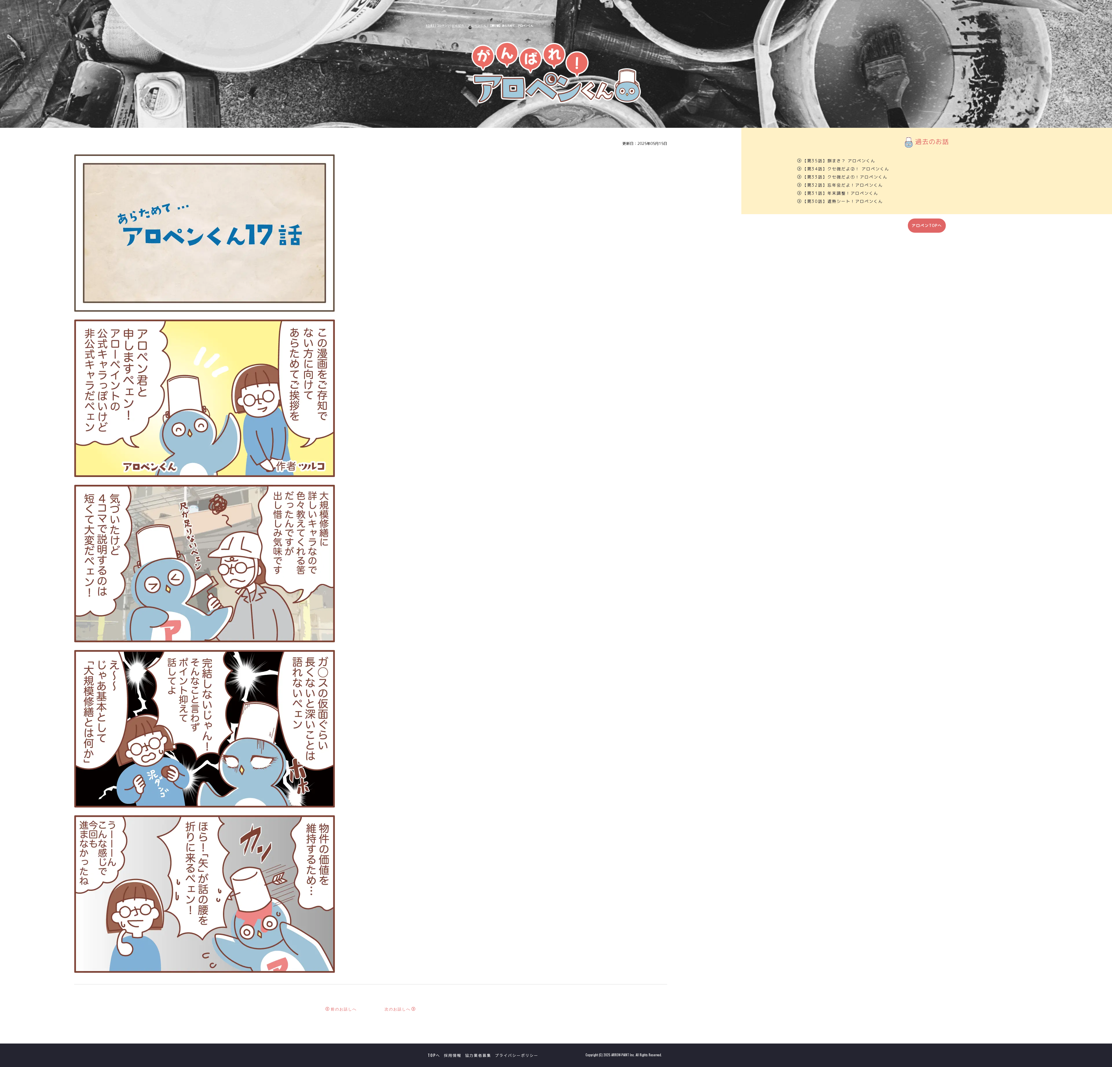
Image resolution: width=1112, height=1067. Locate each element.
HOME (430, 25)
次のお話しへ (398, 1009)
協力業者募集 (478, 1055)
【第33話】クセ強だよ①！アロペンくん (845, 177)
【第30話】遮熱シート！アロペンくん (842, 201)
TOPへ (434, 1055)
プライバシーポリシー (516, 1055)
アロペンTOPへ (927, 225)
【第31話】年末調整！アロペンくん (840, 193)
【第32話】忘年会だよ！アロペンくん (842, 185)
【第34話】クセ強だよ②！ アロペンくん (845, 169)
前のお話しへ (344, 1009)
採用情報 (452, 1055)
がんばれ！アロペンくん (469, 25)
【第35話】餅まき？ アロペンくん (838, 160)
